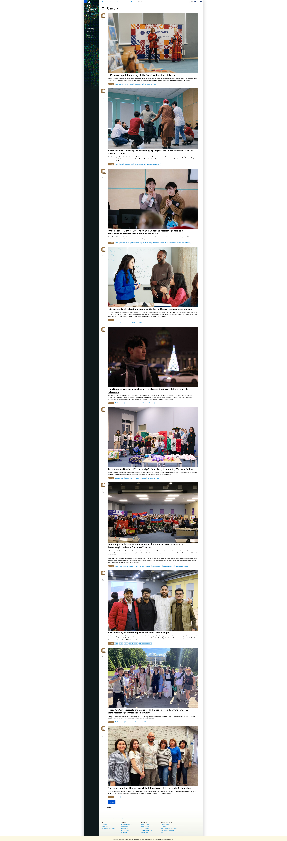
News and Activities (88, 22)
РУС (190, 1)
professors (117, 797)
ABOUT (104, 822)
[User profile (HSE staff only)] (198, 1)
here (143, 838)
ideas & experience (125, 320)
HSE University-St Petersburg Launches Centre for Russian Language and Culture (150, 309)
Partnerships (104, 824)
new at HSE (117, 320)
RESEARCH (144, 822)
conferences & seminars (126, 797)
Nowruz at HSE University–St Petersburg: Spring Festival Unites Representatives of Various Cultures (150, 152)
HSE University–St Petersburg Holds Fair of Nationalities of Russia (141, 75)
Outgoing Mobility (125, 832)
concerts (121, 84)
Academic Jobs (144, 832)
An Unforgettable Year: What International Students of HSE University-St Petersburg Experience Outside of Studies (146, 546)
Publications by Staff (165, 824)
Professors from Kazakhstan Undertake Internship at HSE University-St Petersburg (150, 788)
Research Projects (145, 826)
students (126, 84)
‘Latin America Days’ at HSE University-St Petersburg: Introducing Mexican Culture (150, 469)
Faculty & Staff (104, 826)
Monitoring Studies (145, 828)
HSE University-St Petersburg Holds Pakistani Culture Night (138, 632)
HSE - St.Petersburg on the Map (108, 828)
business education (150, 797)
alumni (116, 84)
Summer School (124, 826)
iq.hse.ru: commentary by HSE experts (169, 828)
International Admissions (126, 824)
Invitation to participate (136, 242)
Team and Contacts (90, 18)
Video (162, 832)
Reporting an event (139, 84)
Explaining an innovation (159, 320)
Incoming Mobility (125, 830)
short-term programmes (113, 322)
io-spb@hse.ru (89, 40)
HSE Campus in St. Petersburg (151, 84)
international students (124, 242)
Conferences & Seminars (146, 830)
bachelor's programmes (170, 242)
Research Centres (145, 824)
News (134, 818)
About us (88, 15)
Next (111, 802)
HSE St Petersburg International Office (123, 818)
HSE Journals (163, 826)
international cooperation (140, 164)
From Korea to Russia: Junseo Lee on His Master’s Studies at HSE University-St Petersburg (148, 390)
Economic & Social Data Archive (167, 830)
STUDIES (123, 822)
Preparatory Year (124, 828)
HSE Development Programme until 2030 (175, 320)
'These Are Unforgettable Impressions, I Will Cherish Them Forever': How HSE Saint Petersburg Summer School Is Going (148, 711)
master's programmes (190, 320)
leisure (131, 84)
